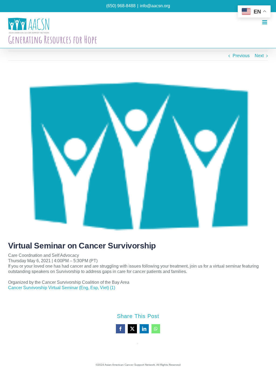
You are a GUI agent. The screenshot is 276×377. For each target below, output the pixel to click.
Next (259, 55)
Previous (241, 55)
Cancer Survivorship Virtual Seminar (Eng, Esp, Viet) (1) (61, 287)
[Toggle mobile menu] (265, 22)
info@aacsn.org (155, 6)
